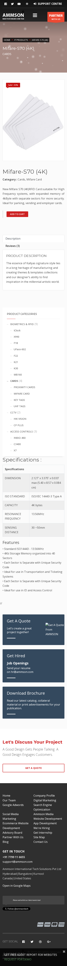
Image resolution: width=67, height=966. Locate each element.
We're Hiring (42, 828)
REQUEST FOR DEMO (17, 959)
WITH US (56, 17)
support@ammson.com (17, 862)
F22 (16, 355)
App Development (45, 823)
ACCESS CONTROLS (21, 431)
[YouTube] (40, 942)
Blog (6, 842)
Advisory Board (12, 832)
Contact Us (41, 842)
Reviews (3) (12, 246)
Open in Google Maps (17, 885)
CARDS (14, 380)
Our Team (9, 800)
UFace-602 (20, 349)
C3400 (17, 444)
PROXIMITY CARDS (24, 387)
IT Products (21, 39)
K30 (16, 368)
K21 (16, 362)
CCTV (13, 412)
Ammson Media (43, 814)
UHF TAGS (19, 406)
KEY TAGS (19, 400)
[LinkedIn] (49, 942)
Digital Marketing (45, 800)
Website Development (48, 819)
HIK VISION (20, 418)
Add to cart (17, 214)
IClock (17, 330)
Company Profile (44, 795)
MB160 (18, 374)
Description (12, 238)
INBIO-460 (20, 437)
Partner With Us (13, 837)
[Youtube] (19, 4)
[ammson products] (33, 120)
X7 (15, 450)
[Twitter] (12, 4)
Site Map (39, 837)
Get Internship (43, 832)
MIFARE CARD (22, 393)
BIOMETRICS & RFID (22, 324)
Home (7, 39)
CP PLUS (19, 425)
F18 (16, 343)
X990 (16, 336)
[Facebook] (6, 4)
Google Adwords (13, 805)
